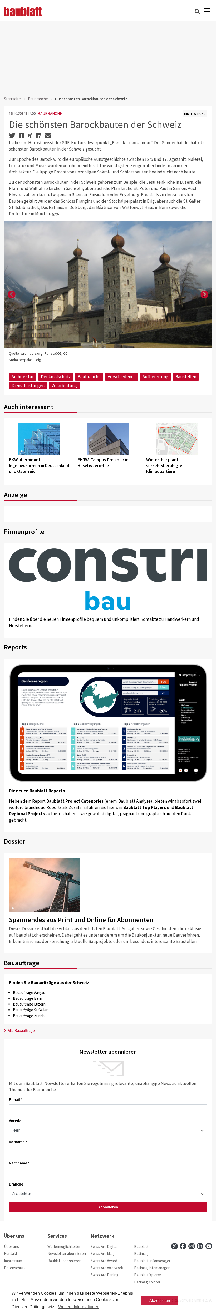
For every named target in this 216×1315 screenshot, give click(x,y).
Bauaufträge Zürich (29, 1015)
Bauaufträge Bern (27, 998)
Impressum (13, 1260)
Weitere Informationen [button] (78, 1306)
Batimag (141, 1253)
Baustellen (185, 376)
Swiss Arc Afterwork (107, 1267)
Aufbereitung (155, 376)
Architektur (23, 376)
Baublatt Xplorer (147, 1274)
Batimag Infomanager (152, 1267)
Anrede (15, 1120)
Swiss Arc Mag (102, 1253)
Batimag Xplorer (147, 1281)
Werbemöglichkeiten (64, 1246)
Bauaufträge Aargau (29, 992)
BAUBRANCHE (50, 113)
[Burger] (207, 11)
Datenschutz (15, 1267)
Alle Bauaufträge (21, 1030)
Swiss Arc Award (104, 1260)
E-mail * (16, 1099)
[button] (12, 295)
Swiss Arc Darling (105, 1274)
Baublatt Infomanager (152, 1260)
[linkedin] (200, 1246)
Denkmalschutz (56, 376)
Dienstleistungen (28, 385)
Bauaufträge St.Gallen (30, 1009)
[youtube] (208, 1246)
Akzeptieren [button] (159, 1300)
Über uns (11, 1246)
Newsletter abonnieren (66, 1253)
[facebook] (183, 1246)
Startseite (12, 98)
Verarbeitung (64, 385)
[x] (174, 1246)
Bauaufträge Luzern (29, 1004)
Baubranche (38, 98)
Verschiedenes (121, 376)
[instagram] (191, 1246)
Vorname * (18, 1141)
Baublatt (141, 1246)
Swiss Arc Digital (104, 1246)
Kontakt (10, 1253)
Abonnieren (108, 1206)
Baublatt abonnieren (64, 1260)
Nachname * (19, 1163)
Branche (16, 1184)
